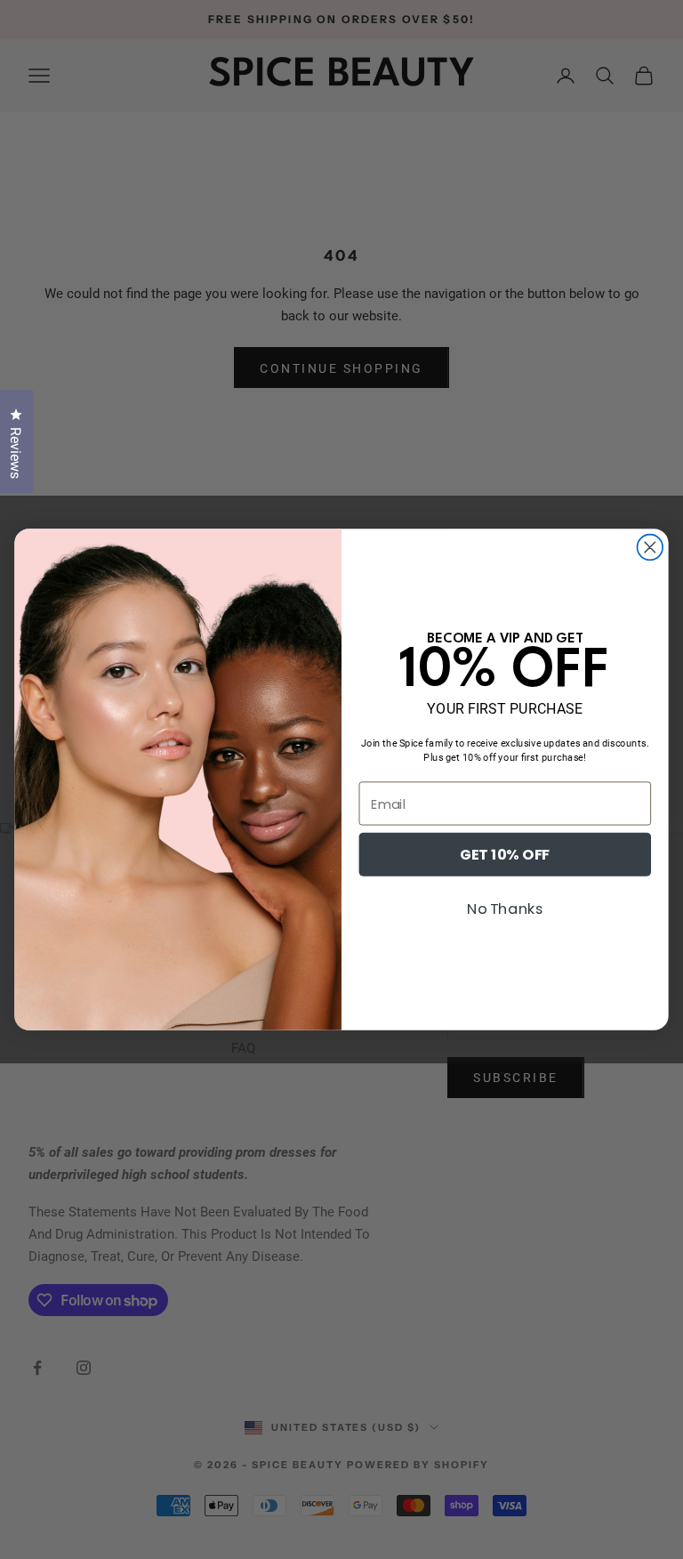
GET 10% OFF (505, 854)
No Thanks (505, 909)
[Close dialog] (650, 548)
